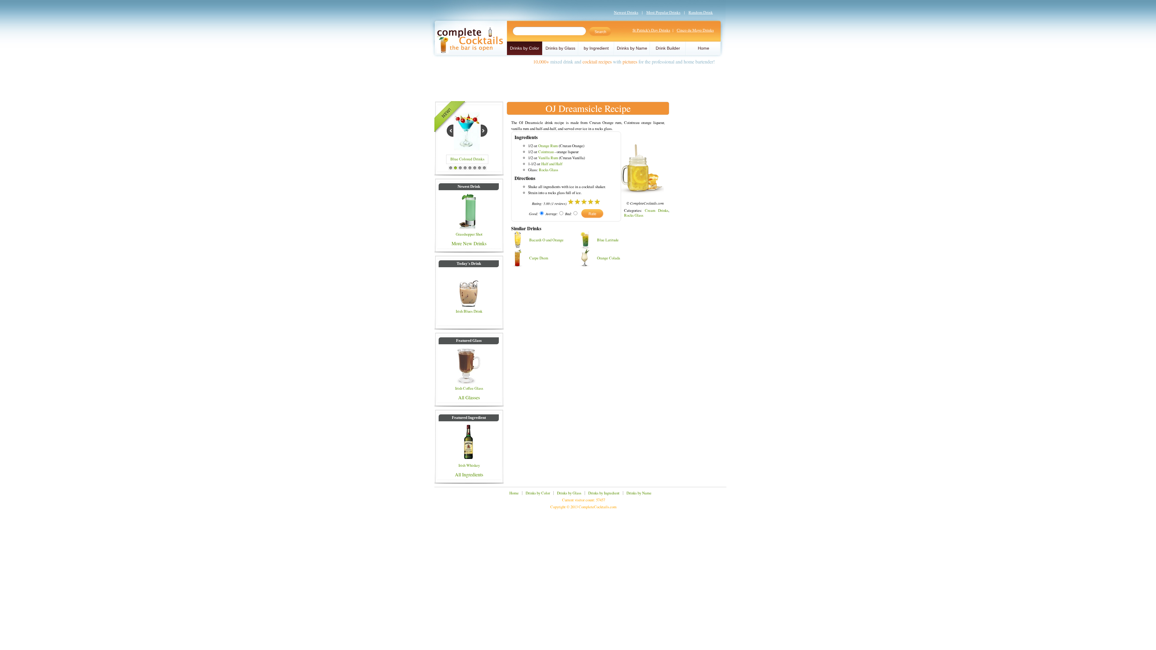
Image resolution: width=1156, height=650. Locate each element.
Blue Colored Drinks (467, 159)
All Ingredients (469, 474)
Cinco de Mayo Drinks (695, 30)
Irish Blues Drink (469, 311)
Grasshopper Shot (469, 234)
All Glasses (469, 397)
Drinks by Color (524, 48)
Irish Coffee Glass (469, 388)
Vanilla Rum (548, 157)
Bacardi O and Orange (546, 240)
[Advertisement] (578, 80)
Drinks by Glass (560, 48)
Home (703, 48)
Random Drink (700, 12)
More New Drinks (469, 243)
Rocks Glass (548, 169)
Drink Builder (668, 48)
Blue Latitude (608, 240)
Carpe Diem (538, 258)
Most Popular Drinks (663, 12)
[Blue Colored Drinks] (467, 149)
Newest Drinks (626, 12)
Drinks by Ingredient (604, 493)
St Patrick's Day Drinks (651, 30)
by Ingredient (596, 48)
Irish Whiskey (469, 465)
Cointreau (546, 151)
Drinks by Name (632, 48)
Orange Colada (608, 258)
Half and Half (551, 163)
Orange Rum (548, 145)
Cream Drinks (656, 210)
